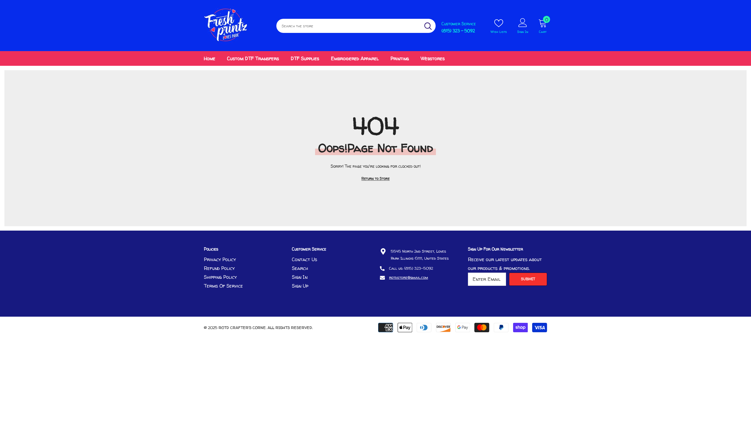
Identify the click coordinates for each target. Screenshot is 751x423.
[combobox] (348, 26)
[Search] (356, 26)
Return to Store (375, 178)
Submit (528, 278)
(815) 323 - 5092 (458, 30)
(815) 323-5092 (418, 268)
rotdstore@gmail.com (408, 277)
